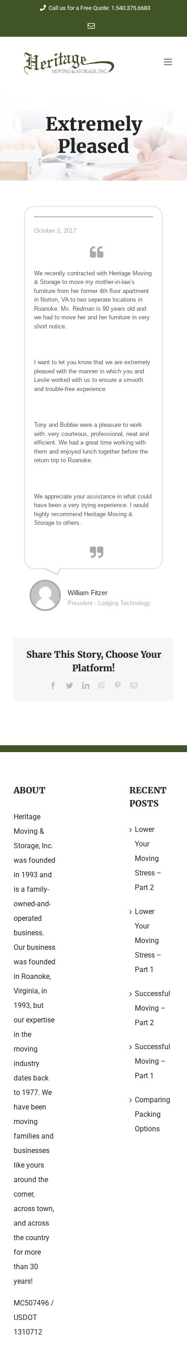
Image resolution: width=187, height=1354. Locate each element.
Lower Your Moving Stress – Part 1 (148, 940)
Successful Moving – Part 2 (152, 1008)
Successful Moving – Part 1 (152, 1061)
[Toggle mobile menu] (168, 62)
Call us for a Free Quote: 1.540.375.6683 (99, 8)
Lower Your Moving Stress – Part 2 (148, 858)
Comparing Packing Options (152, 1114)
